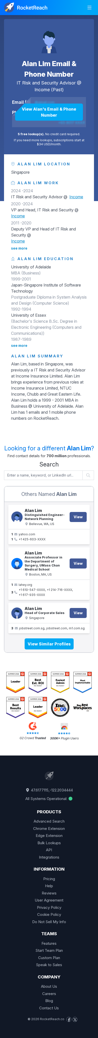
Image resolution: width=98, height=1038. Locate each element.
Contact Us (49, 1008)
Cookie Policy (49, 914)
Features (49, 943)
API (49, 849)
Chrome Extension (49, 828)
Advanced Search (49, 821)
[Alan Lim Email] (17, 613)
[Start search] (88, 475)
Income (42, 89)
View (78, 517)
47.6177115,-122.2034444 (51, 790)
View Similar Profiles (49, 643)
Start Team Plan (49, 950)
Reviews (49, 893)
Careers (49, 993)
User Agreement (49, 900)
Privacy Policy (49, 907)
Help (49, 885)
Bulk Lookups (49, 842)
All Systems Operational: (46, 798)
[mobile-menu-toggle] (89, 7)
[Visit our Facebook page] (68, 1019)
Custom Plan (49, 957)
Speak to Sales (49, 964)
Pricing (49, 878)
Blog (49, 1000)
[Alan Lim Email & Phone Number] (49, 39)
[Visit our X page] (74, 1019)
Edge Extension (49, 835)
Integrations (49, 857)
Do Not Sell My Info (49, 921)
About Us (49, 986)
